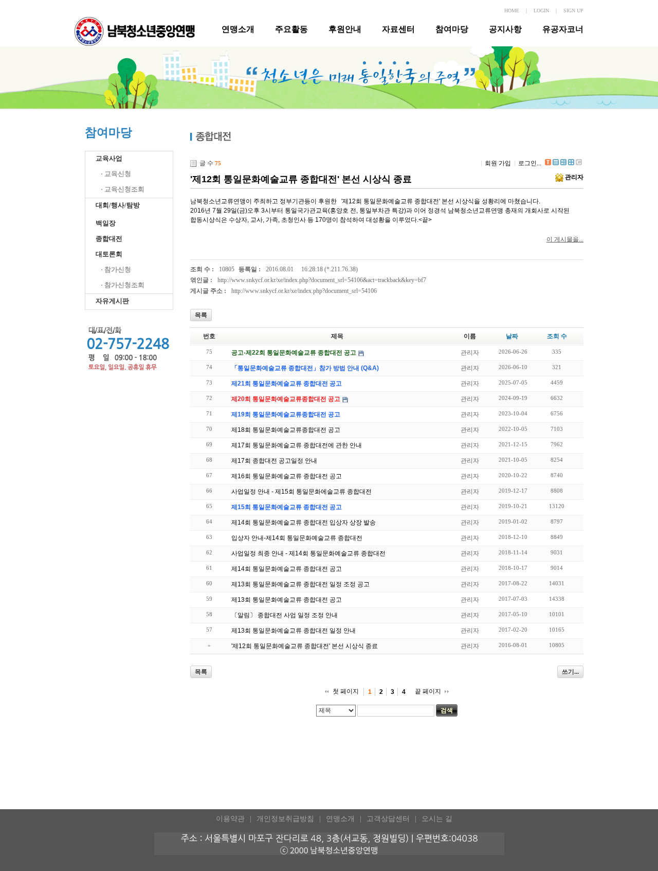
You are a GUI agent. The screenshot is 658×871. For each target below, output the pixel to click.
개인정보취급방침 (285, 819)
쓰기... (570, 671)
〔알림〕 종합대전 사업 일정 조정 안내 (284, 615)
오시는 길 (437, 819)
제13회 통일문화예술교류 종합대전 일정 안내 (293, 630)
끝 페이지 (428, 691)
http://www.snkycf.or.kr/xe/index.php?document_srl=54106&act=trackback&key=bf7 (321, 280)
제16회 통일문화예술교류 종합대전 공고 (286, 476)
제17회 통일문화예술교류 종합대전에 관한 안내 (296, 445)
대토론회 (109, 254)
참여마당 (451, 29)
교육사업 (109, 158)
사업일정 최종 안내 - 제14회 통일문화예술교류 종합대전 (308, 553)
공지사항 (505, 29)
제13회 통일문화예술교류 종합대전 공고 (286, 599)
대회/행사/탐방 (118, 205)
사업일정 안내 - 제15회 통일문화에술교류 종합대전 (301, 491)
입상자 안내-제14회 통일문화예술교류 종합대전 (296, 538)
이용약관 (230, 819)
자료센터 (398, 29)
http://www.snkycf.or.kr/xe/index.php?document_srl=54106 (304, 290)
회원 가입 (498, 163)
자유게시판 (112, 301)
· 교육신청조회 (122, 189)
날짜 (512, 336)
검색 (447, 710)
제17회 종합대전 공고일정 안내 (274, 460)
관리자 (574, 177)
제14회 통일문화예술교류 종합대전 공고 (286, 568)
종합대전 (109, 238)
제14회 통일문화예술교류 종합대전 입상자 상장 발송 (303, 522)
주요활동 (291, 29)
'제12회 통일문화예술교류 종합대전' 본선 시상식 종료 (301, 179)
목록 (201, 315)
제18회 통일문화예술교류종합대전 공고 (285, 429)
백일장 (106, 223)
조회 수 (557, 336)
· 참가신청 (116, 269)
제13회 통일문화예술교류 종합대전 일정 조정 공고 (300, 584)
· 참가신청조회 (122, 285)
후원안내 (344, 29)
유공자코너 (562, 29)
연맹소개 (238, 29)
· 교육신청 (116, 174)
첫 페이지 (346, 691)
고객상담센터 (388, 819)
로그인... (529, 163)
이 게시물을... (564, 239)
